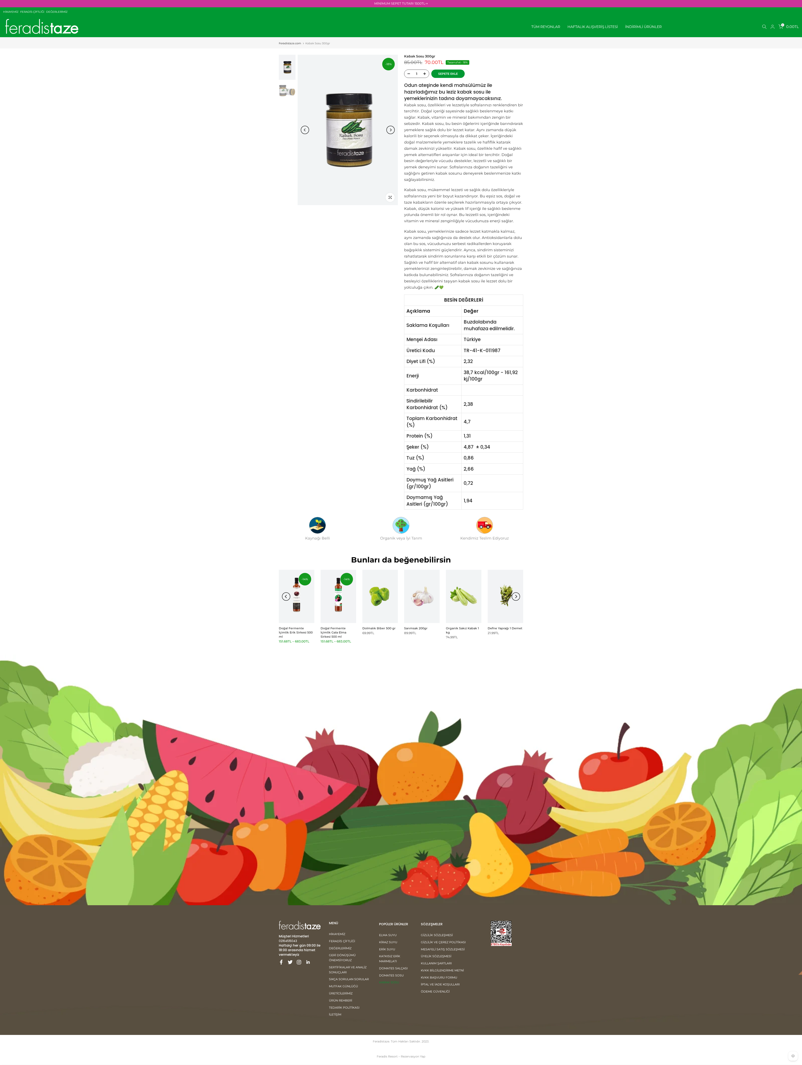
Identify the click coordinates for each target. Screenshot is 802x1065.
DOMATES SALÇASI (393, 968)
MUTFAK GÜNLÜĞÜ (343, 986)
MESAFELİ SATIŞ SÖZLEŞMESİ (443, 949)
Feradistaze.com (290, 43)
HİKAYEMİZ (11, 11)
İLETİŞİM (335, 1014)
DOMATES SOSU (391, 975)
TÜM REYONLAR (545, 27)
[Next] (390, 130)
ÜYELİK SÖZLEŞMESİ (436, 956)
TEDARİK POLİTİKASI (344, 1007)
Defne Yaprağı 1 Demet (505, 628)
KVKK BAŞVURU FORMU (439, 977)
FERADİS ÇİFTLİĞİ (32, 11)
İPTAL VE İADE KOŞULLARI (440, 984)
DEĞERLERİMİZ (56, 11)
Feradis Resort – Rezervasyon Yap (401, 1056)
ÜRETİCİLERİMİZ (341, 993)
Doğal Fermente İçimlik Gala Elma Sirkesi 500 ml (333, 632)
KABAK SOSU (389, 982)
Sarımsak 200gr (416, 628)
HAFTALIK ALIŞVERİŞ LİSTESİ (592, 27)
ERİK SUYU (387, 949)
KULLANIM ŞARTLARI (436, 963)
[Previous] (305, 130)
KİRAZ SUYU (388, 942)
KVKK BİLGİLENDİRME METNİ (442, 970)
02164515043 (288, 941)
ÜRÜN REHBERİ (340, 1000)
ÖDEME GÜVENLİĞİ (435, 991)
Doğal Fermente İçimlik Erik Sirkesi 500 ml (296, 632)
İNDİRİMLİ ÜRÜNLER (643, 27)
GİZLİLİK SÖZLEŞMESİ (437, 935)
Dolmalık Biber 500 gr (379, 628)
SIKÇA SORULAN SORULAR (349, 979)
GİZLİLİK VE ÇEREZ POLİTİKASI (443, 942)
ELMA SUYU (388, 935)
